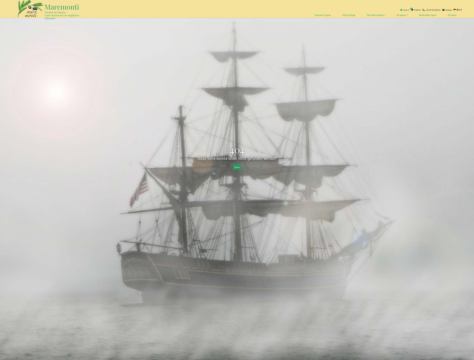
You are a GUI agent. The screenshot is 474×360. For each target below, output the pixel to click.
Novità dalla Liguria (427, 15)
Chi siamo (452, 15)
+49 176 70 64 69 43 (432, 10)
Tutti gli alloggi (348, 15)
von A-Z (406, 10)
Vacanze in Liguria (323, 15)
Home (237, 167)
